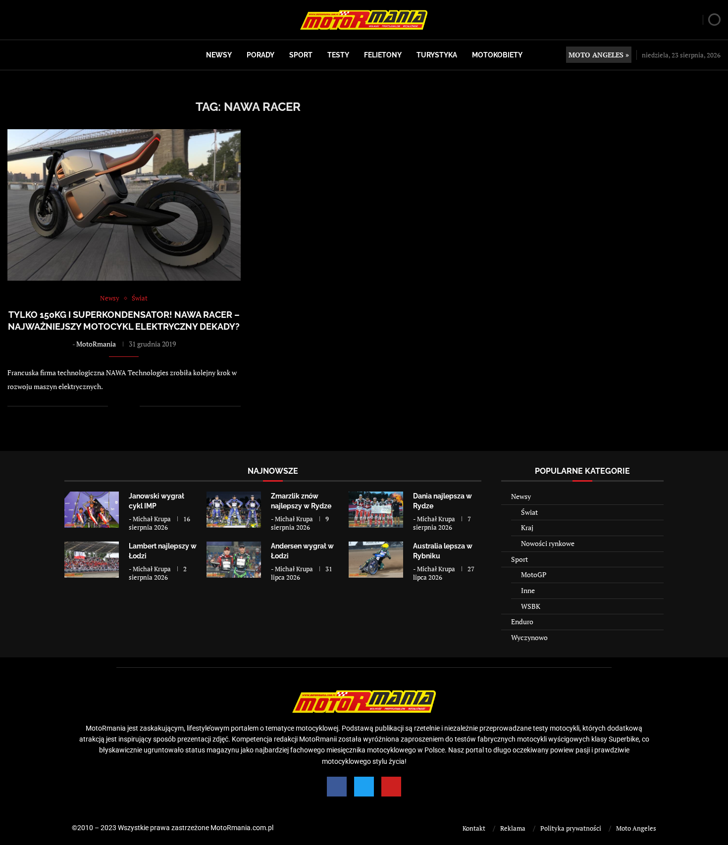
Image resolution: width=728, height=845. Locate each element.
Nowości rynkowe (547, 543)
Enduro (522, 621)
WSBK (530, 606)
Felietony (383, 55)
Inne (528, 590)
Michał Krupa (152, 518)
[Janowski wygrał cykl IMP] (91, 510)
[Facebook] (337, 786)
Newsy (219, 55)
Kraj (527, 527)
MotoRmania (96, 343)
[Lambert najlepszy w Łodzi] (91, 560)
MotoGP (533, 574)
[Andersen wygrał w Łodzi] (234, 560)
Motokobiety (497, 55)
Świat (529, 512)
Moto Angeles (636, 828)
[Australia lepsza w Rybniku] (376, 560)
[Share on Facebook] (122, 406)
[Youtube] (391, 786)
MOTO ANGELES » (599, 54)
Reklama (512, 828)
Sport (300, 55)
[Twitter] (364, 786)
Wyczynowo (529, 637)
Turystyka (436, 55)
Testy (338, 55)
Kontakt (474, 828)
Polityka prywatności (570, 828)
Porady (260, 55)
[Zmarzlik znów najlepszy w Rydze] (234, 510)
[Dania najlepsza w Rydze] (376, 510)
